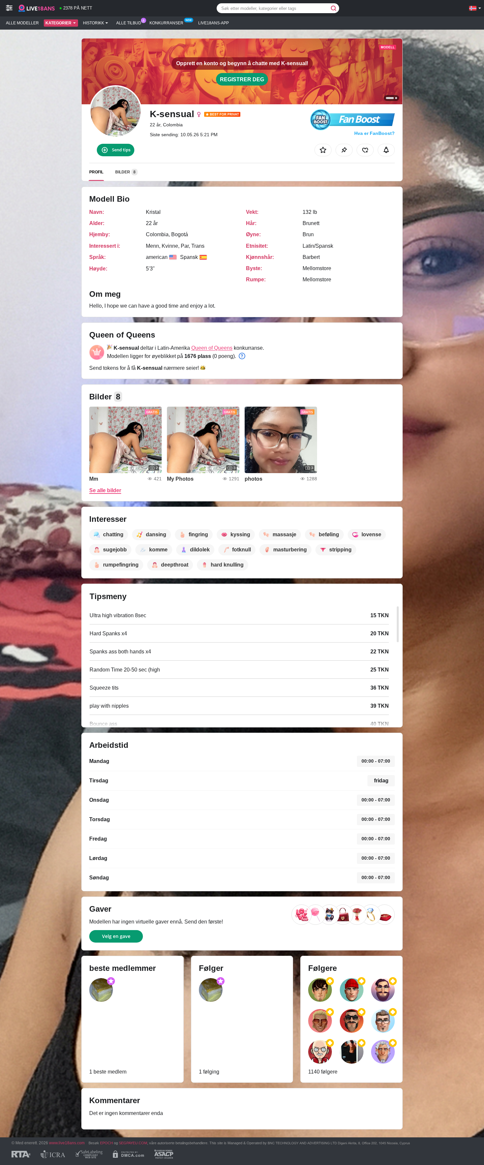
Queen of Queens (211, 348)
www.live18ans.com (67, 1143)
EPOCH (106, 1143)
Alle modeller (22, 23)
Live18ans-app (213, 23)
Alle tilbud (128, 23)
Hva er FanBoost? (374, 133)
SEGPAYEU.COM (133, 1143)
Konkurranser (166, 23)
